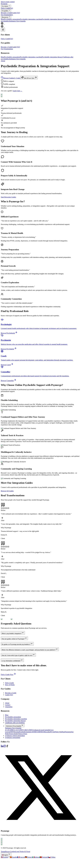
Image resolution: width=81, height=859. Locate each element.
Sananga (68, 732)
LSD (32, 732)
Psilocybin (58, 732)
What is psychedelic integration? (12, 633)
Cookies (13, 851)
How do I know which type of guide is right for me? (17, 655)
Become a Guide (6, 13)
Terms (3, 851)
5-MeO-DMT (27, 730)
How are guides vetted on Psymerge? (13, 639)
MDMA (41, 732)
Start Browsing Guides (8, 197)
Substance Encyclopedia (17, 21)
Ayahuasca (36, 730)
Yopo (25, 734)
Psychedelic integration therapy (52, 19)
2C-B (7, 730)
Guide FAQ (16, 13)
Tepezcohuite (13, 734)
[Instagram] (4, 747)
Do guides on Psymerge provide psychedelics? (16, 644)
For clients (5, 6)
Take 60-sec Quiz (29, 78)
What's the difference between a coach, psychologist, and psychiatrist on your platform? (28, 650)
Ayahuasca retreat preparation (15, 736)
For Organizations (7, 15)
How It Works (10, 685)
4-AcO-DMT (18, 730)
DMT (12, 732)
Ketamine (27, 732)
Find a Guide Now (7, 674)
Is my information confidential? (11, 661)
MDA (36, 732)
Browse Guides (11, 78)
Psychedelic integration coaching (31, 19)
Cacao (42, 730)
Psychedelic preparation (12, 19)
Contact (7, 705)
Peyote (52, 732)
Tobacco (21, 734)
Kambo (21, 732)
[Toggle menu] (3, 30)
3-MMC (11, 730)
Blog (2, 19)
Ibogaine (16, 732)
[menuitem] (5, 857)
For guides (5, 11)
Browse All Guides (7, 491)
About (3, 61)
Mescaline (47, 732)
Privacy (7, 851)
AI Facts (27, 851)
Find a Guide (5, 8)
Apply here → (17, 91)
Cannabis (47, 730)
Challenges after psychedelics (15, 723)
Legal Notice (20, 851)
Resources (5, 17)
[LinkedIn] (2, 747)
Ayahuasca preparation (12, 737)
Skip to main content (8, 2)
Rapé (63, 732)
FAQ (11, 8)
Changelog (8, 707)
